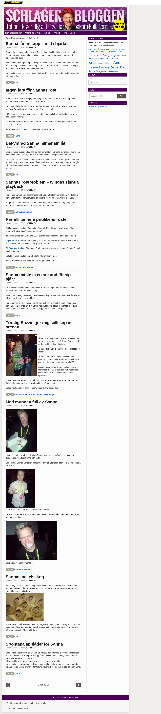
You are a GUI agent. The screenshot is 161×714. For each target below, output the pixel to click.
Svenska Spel (15, 248)
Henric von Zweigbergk (102, 55)
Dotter (105, 52)
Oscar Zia (117, 67)
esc (118, 52)
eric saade (112, 52)
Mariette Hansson (105, 63)
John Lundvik (122, 55)
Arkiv (90, 79)
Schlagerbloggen (13, 33)
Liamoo (108, 58)
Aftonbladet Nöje (33, 33)
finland (122, 52)
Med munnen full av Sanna (31, 401)
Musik (47, 33)
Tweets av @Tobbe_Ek (97, 107)
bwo (16, 267)
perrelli (22, 267)
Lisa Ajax (114, 59)
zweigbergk (26, 212)
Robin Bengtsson (97, 71)
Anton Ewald (92, 49)
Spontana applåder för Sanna (34, 644)
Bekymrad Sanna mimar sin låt (35, 143)
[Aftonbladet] (13, 2)
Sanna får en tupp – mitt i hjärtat (37, 43)
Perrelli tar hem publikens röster (37, 219)
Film (65, 33)
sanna (17, 82)
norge (107, 67)
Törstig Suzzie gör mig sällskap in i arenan (39, 324)
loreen (93, 62)
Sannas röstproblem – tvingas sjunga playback (42, 184)
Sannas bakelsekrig (25, 576)
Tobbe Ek (32, 47)
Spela (72, 33)
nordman (23, 394)
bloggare (18, 569)
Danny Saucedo (95, 52)
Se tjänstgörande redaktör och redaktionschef (27, 703)
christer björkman (119, 49)
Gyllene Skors (13, 241)
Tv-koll (56, 33)
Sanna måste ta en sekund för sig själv (38, 276)
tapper (39, 394)
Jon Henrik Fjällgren (96, 58)
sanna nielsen (113, 71)
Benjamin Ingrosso (105, 49)
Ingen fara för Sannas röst (31, 90)
